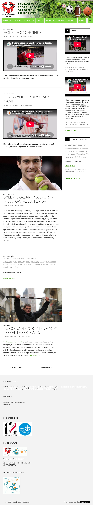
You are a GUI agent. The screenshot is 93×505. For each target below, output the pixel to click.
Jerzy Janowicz (9, 213)
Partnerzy (61, 20)
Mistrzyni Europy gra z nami (26, 99)
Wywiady (7, 325)
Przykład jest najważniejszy (75, 170)
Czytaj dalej (34, 355)
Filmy (73, 31)
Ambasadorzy (50, 20)
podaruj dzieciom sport (12, 20)
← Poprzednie (16, 367)
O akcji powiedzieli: (80, 139)
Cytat (7, 258)
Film (6, 37)
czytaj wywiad (9, 278)
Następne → (46, 367)
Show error (6, 404)
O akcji (39, 20)
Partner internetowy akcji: (72, 502)
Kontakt (82, 20)
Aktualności (28, 20)
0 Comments (27, 37)
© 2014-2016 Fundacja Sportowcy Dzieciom (16, 502)
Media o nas (72, 20)
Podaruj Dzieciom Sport (12, 342)
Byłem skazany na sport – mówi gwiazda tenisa (28, 199)
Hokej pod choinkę (22, 32)
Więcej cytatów (72, 178)
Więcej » (55, 389)
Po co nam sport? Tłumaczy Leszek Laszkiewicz (30, 330)
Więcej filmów (71, 131)
